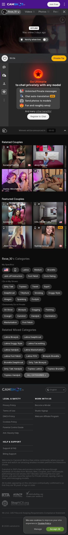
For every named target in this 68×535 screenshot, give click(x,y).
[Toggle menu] (3, 4)
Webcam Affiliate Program (47, 416)
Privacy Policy (9, 405)
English (53, 390)
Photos (43, 11)
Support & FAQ (9, 448)
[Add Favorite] (5, 58)
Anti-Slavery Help (11, 433)
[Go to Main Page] (20, 4)
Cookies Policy (10, 422)
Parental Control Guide (13, 427)
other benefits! (43, 111)
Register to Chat (38, 116)
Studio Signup (41, 411)
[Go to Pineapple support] (5, 503)
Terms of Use (9, 411)
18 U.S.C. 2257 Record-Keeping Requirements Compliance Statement (33, 513)
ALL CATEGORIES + (36, 375)
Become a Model (42, 405)
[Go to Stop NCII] (20, 503)
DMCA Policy (9, 416)
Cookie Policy (44, 523)
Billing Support (9, 454)
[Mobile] (15, 269)
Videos (30, 11)
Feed (56, 11)
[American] (6, 269)
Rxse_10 (7, 258)
